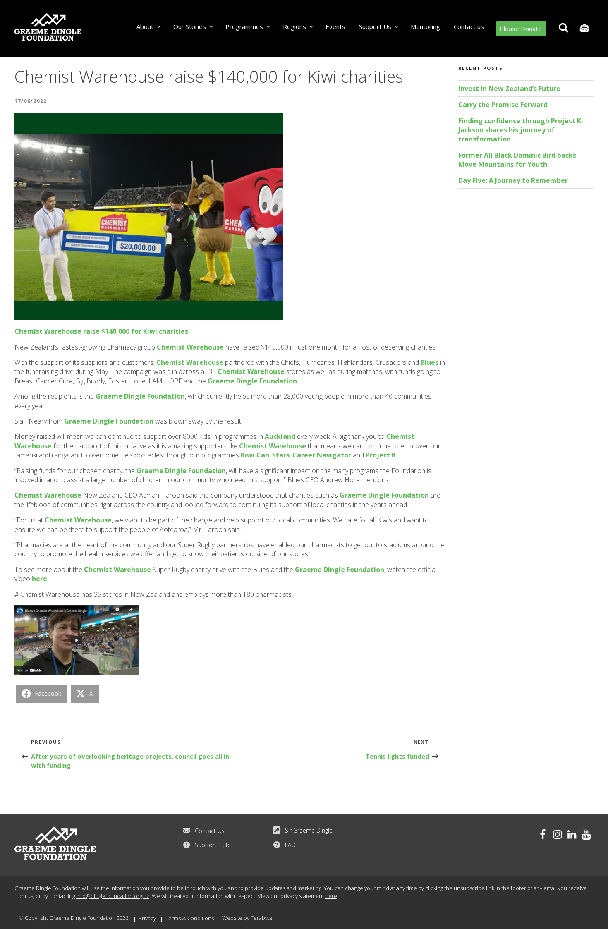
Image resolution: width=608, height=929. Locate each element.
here (39, 578)
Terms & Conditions (189, 918)
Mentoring (425, 26)
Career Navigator (321, 455)
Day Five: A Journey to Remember (513, 180)
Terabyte (262, 918)
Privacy (147, 918)
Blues (429, 362)
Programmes (244, 26)
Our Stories (189, 26)
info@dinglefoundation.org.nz (112, 896)
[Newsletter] (584, 28)
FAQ (290, 845)
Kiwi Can (255, 455)
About (144, 26)
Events (335, 26)
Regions (294, 26)
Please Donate (521, 28)
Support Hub (212, 845)
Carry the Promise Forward (503, 104)
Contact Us (210, 831)
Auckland (280, 436)
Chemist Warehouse (190, 347)
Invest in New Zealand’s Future (509, 88)
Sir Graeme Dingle (309, 830)
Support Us (375, 26)
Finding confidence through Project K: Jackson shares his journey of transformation (520, 130)
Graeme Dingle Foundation (252, 380)
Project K (381, 455)
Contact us (469, 26)
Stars (281, 455)
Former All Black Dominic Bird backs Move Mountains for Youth (517, 160)
